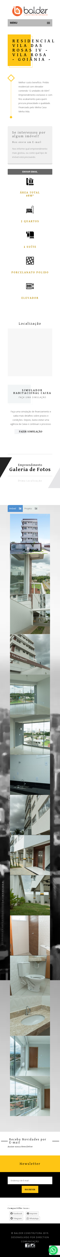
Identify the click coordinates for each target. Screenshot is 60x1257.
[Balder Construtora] (30, 11)
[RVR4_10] (30, 935)
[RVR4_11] (30, 976)
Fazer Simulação (30, 432)
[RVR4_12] (30, 1016)
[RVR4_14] (30, 1096)
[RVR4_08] (30, 855)
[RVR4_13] (30, 1056)
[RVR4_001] (30, 534)
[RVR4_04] (30, 694)
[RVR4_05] (30, 735)
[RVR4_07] (30, 815)
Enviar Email (30, 171)
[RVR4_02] (30, 614)
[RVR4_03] (30, 654)
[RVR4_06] (30, 775)
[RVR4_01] (30, 574)
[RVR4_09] (30, 895)
